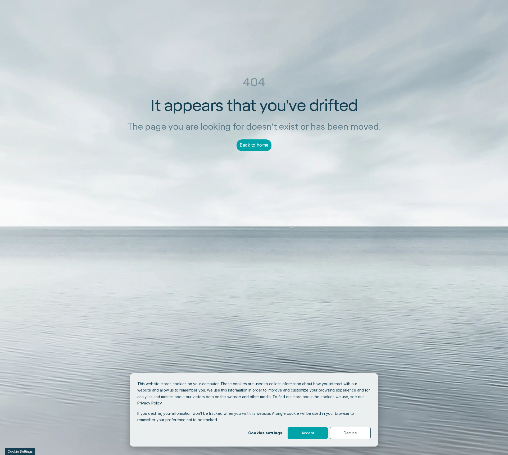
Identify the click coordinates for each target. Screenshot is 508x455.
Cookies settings (265, 433)
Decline (350, 433)
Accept (308, 433)
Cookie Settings (20, 451)
